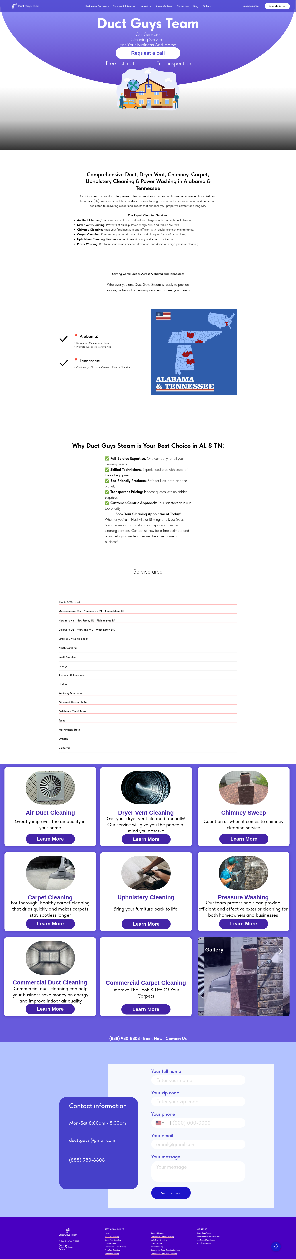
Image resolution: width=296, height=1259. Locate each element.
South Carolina (67, 656)
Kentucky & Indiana (70, 693)
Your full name (166, 1071)
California (64, 747)
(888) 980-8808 (204, 1243)
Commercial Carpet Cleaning (162, 1236)
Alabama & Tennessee (72, 675)
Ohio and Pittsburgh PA (73, 702)
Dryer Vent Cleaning (113, 1240)
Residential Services (96, 6)
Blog (195, 6)
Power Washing (157, 1247)
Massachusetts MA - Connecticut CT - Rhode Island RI (91, 611)
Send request (171, 1193)
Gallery (207, 6)
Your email (162, 1135)
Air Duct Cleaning (112, 1236)
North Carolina (68, 647)
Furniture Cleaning (112, 1253)
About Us (146, 6)
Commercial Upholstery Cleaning (164, 1253)
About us (63, 1245)
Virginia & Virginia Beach (73, 638)
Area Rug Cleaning (112, 1250)
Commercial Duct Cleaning (115, 1247)
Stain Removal (156, 1243)
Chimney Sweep (111, 1243)
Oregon (63, 738)
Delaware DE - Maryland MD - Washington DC (87, 629)
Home (107, 1233)
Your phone (163, 1114)
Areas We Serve (164, 6)
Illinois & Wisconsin (70, 602)
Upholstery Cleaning (159, 1240)
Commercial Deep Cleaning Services (165, 1250)
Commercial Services (124, 6)
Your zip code (165, 1093)
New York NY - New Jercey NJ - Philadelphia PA (87, 620)
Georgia (63, 666)
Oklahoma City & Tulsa (72, 711)
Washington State (69, 729)
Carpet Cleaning (157, 1233)
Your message (165, 1157)
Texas (62, 720)
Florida (63, 684)
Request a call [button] (148, 53)
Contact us (183, 6)
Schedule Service (277, 6)
